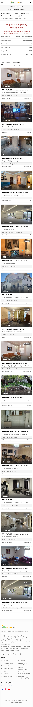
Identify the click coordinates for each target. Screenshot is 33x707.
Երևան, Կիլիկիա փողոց (10, 161)
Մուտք (4, 671)
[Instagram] (5, 689)
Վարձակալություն (8, 663)
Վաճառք (5, 660)
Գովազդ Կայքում (8, 668)
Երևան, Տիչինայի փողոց (10, 536)
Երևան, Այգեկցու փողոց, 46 (11, 468)
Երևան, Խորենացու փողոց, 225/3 (13, 331)
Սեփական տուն (15, 90)
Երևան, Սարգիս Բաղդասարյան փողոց (15, 571)
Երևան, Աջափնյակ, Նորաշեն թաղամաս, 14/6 (17, 366)
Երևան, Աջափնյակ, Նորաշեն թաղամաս (15, 92)
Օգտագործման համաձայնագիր (22, 664)
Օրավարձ (6, 666)
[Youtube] (9, 689)
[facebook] (2, 689)
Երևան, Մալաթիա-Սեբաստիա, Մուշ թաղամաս (17, 297)
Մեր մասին (21, 660)
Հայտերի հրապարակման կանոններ (23, 669)
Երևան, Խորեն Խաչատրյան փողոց (13, 195)
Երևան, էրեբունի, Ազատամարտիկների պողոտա (17, 400)
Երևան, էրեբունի (8, 127)
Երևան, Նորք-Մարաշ (9, 229)
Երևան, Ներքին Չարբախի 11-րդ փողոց (15, 434)
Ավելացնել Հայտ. (8, 676)
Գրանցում (6, 673)
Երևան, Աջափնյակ (9, 263)
